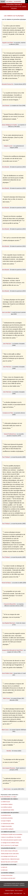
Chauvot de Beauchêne (10, 604)
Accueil (3, 1)
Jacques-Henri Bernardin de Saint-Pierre (12, 650)
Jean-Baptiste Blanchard (8, 623)
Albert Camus (6, 698)
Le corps (13, 796)
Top (24, 893)
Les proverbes (17, 1)
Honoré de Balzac (6, 582)
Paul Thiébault (6, 457)
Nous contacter (19, 890)
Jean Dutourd (5, 105)
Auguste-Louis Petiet (7, 42)
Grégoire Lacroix (8, 146)
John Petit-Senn (7, 343)
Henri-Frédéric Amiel (7, 673)
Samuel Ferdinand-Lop (10, 434)
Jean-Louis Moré (6, 312)
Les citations (9, 1)
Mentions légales (9, 890)
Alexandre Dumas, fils (7, 84)
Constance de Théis (8, 413)
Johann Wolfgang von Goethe (9, 124)
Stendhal (9, 750)
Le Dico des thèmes (5, 796)
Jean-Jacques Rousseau (8, 768)
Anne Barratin (5, 167)
